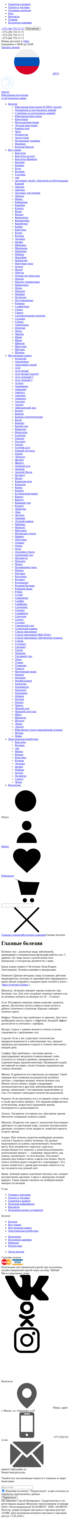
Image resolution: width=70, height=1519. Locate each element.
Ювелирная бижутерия (28, 116)
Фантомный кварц (26, 671)
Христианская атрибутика (23, 739)
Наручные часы (24, 263)
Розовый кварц (23, 588)
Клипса (19, 208)
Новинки (20, 143)
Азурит (19, 383)
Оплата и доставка (19, 7)
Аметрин (20, 395)
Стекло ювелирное (26, 631)
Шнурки (20, 349)
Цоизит (19, 702)
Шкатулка (21, 346)
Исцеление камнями (20, 22)
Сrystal (19, 594)
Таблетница (22, 324)
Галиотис (20, 435)
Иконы (19, 751)
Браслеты (20, 153)
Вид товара (14, 149)
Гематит (19, 438)
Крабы (19, 226)
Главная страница (11, 934)
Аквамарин (21, 386)
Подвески (20, 297)
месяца (19, 242)
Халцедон (21, 683)
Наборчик (21, 251)
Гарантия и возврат (19, 4)
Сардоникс (21, 607)
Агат (18, 367)
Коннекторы (22, 220)
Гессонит (20, 441)
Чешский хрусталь (25, 711)
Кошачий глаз (23, 502)
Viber (26, 41)
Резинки (20, 303)
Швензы (20, 343)
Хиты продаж (16, 1251)
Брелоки (20, 162)
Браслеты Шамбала (26, 159)
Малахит (20, 527)
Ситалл (19, 619)
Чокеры (19, 334)
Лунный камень (24, 521)
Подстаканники (24, 300)
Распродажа (15, 1245)
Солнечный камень (26, 628)
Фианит (19, 674)
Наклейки (21, 257)
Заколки (19, 186)
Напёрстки (21, 260)
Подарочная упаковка (27, 140)
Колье (18, 211)
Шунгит (19, 720)
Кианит (19, 490)
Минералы (21, 248)
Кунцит (19, 505)
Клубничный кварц (26, 493)
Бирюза (19, 413)
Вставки (20, 171)
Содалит (20, 622)
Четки (18, 331)
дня (17, 177)
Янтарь (19, 732)
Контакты (14, 16)
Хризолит (20, 690)
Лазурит (19, 515)
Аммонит (20, 398)
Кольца (19, 214)
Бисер (18, 419)
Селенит (20, 610)
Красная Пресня (24, 146)
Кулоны (19, 235)
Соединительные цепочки (30, 315)
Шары (18, 340)
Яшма (18, 736)
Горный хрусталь (25, 450)
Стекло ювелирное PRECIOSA (33, 634)
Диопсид (20, 456)
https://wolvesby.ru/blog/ (15, 984)
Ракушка (20, 573)
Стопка (19, 321)
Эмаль (18, 723)
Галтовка (20, 174)
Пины (18, 288)
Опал (18, 548)
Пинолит (20, 561)
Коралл (19, 496)
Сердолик (20, 616)
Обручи (19, 272)
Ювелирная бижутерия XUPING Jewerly (38, 107)
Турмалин (21, 665)
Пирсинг (20, 291)
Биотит (19, 410)
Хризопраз (21, 693)
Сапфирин (21, 604)
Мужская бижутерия (27, 122)
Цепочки (20, 327)
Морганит (21, 530)
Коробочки (21, 223)
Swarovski (20, 358)
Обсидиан (21, 539)
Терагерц (20, 653)
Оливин (19, 542)
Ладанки (20, 238)
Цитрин (19, 699)
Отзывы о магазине (19, 1194)
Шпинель (20, 717)
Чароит (19, 705)
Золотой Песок (23, 472)
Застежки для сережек (27, 192)
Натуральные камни (20, 355)
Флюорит (20, 677)
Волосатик (21, 432)
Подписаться (9, 1497)
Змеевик (20, 469)
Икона (19, 199)
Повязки (20, 294)
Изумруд (20, 475)
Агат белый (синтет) (27, 373)
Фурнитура (21, 134)
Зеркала (19, 195)
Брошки (19, 165)
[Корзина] (26, 902)
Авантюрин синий (26, 364)
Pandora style (22, 128)
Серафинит (21, 613)
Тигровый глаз (23, 656)
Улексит (19, 668)
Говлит (19, 444)
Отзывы (13, 19)
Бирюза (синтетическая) (29, 416)
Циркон (19, 696)
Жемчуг (19, 462)
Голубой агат (22, 447)
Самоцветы (21, 597)
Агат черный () (23, 380)
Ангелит (20, 401)
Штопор (19, 352)
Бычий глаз (21, 426)
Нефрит (19, 536)
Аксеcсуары (22, 137)
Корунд (19, 499)
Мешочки (20, 245)
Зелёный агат (22, 466)
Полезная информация (21, 1203)
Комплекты (21, 217)
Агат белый (22, 370)
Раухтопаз (21, 576)
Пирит (19, 564)
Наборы (19, 254)
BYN (55, 73)
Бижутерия (21, 119)
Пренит (19, 570)
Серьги (19, 312)
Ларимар (20, 518)
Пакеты (19, 278)
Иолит (18, 478)
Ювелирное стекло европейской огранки (39, 729)
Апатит (19, 404)
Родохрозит (21, 582)
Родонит (20, 579)
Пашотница (22, 284)
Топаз (18, 659)
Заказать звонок (10, 47)
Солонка (20, 318)
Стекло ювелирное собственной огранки (39, 637)
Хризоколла (22, 686)
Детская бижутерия (26, 125)
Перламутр (21, 558)
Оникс (19, 545)
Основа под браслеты (27, 275)
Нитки (19, 269)
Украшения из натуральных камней (35, 110)
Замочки (20, 189)
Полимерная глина (26, 567)
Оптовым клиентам (19, 10)
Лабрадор (20, 508)
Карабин (20, 205)
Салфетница (22, 306)
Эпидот (19, 726)
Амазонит (21, 389)
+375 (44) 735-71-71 (12, 28)
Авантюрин (22, 361)
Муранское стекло (25, 533)
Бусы (18, 168)
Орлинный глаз (24, 554)
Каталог (13, 103)
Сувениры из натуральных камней (35, 113)
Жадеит (19, 459)
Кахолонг (20, 484)
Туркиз (19, 662)
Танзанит (20, 647)
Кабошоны (21, 202)
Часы (18, 131)
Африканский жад (25, 407)
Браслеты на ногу (25, 156)
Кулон (18, 232)
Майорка (20, 524)
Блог (11, 13)
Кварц (18, 487)
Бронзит (19, 423)
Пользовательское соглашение (25, 1210)
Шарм (18, 337)
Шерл (18, 714)
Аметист (20, 392)
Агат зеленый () (24, 377)
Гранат (19, 453)
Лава (18, 512)
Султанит (20, 643)
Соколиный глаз (24, 625)
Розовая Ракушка (25, 585)
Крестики (20, 229)
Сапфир (19, 601)
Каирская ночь (23, 481)
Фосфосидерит (23, 680)
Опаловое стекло (25, 551)
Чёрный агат (22, 708)
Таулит (19, 650)
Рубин (18, 591)
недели (19, 266)
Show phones (32, 28)
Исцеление (14, 785)
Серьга (19, 309)
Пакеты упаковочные (27, 281)
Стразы (19, 640)
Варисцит (20, 429)
